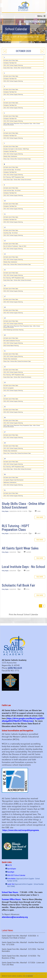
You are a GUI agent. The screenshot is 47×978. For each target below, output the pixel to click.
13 (5, 241)
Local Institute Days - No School (12, 169)
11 (5, 214)
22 (5, 367)
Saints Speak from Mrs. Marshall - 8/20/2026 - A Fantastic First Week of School (23, 937)
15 (5, 270)
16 (5, 286)
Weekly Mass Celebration (10, 156)
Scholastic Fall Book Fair (10, 63)
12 (5, 227)
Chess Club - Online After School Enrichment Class (17, 159)
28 (5, 443)
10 (5, 201)
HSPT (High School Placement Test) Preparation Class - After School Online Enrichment (22, 124)
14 (5, 254)
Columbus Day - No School (11, 233)
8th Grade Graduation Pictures (12, 340)
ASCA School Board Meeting (11, 345)
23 (5, 382)
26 (5, 417)
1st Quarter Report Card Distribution (13, 480)
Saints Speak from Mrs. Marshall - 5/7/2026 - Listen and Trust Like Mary (23, 964)
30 (5, 474)
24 (5, 396)
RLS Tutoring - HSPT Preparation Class (14, 177)
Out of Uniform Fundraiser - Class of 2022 (15, 246)
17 (5, 296)
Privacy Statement (30, 974)
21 (5, 351)
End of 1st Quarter (9, 388)
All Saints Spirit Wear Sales (11, 60)
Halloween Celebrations (10, 482)
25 (5, 407)
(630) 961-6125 (15, 668)
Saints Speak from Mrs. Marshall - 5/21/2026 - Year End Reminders (23, 950)
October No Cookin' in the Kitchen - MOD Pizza (16, 149)
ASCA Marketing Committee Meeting (13, 330)
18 (5, 307)
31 (5, 490)
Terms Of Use (41, 974)
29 (5, 459)
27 (5, 432)
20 (5, 335)
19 (5, 318)
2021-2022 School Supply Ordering (13, 65)
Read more (40, 517)
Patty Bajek (5, 511)
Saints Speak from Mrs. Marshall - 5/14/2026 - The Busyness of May (23, 957)
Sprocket (30, 976)
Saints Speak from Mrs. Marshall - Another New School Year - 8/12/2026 (23, 943)
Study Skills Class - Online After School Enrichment (17, 68)
